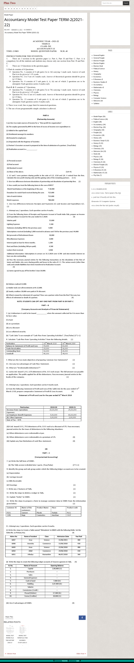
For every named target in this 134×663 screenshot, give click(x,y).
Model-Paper (8, 15)
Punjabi (96, 132)
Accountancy (97, 85)
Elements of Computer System (103, 201)
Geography (97, 74)
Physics (96, 93)
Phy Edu (96, 175)
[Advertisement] (110, 29)
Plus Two (9, 3)
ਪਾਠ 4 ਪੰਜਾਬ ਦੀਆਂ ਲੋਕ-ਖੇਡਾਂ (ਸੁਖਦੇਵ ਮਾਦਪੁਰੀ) (105, 205)
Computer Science (99, 98)
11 (8, 8)
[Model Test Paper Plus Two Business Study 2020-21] (22, 629)
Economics (97, 77)
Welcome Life (98, 101)
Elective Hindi (98, 66)
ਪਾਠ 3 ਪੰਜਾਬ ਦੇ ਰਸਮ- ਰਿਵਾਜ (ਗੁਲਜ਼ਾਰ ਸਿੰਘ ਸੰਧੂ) (106, 193)
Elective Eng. (97, 127)
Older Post (80, 654)
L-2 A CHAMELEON (99, 189)
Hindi (95, 154)
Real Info (64, 661)
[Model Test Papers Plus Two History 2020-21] (10, 629)
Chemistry (97, 90)
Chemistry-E (97, 162)
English (96, 122)
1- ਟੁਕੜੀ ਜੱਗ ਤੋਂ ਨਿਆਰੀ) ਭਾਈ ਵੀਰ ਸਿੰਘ (103, 197)
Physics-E (97, 167)
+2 (5, 8)
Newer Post (11, 654)
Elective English (98, 63)
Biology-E (96, 159)
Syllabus (96, 103)
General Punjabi (98, 58)
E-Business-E (98, 170)
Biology (96, 95)
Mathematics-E (98, 87)
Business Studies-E (100, 82)
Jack (77, 661)
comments (28, 30)
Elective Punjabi (98, 61)
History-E (96, 143)
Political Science (99, 69)
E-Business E (98, 79)
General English (98, 55)
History (95, 71)
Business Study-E (99, 140)
